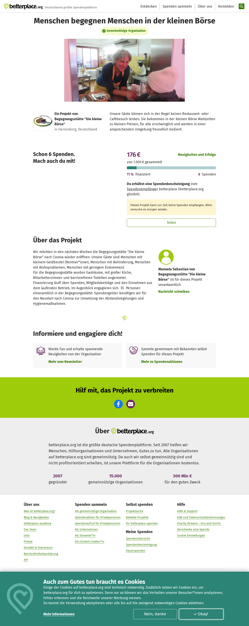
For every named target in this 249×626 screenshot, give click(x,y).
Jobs (27, 535)
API (26, 560)
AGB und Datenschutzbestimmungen (201, 517)
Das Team (30, 529)
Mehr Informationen (59, 614)
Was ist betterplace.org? (39, 511)
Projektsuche (134, 511)
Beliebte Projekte (137, 517)
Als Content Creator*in (89, 541)
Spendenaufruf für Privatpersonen (97, 523)
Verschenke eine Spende (193, 529)
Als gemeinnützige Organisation (96, 511)
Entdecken (148, 6)
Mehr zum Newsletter (65, 362)
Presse (28, 541)
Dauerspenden (135, 550)
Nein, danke (155, 613)
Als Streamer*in (85, 535)
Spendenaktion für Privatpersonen (98, 517)
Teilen (171, 222)
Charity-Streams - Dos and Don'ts (199, 523)
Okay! (203, 613)
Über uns (205, 6)
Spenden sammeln (177, 6)
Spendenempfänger (142, 189)
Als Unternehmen (86, 529)
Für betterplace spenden (142, 523)
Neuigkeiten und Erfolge (197, 155)
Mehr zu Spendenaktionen (161, 362)
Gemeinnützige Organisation (126, 31)
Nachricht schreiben (173, 291)
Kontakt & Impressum (38, 547)
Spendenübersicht (138, 538)
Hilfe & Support (187, 511)
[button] (118, 404)
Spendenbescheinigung (141, 544)
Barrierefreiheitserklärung (41, 553)
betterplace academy (37, 523)
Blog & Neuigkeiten (36, 517)
